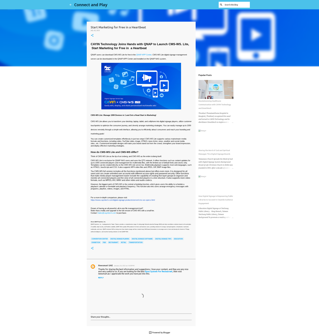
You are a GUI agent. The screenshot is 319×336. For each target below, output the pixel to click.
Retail (123, 242)
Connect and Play (90, 4)
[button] (92, 35)
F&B (104, 242)
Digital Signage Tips (163, 239)
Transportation (135, 242)
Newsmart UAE (105, 265)
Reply (101, 278)
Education (178, 239)
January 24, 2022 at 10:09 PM (124, 265)
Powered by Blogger (161, 332)
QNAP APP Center (144, 55)
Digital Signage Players (120, 239)
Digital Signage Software (142, 239)
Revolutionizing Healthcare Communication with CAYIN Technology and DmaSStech (215, 104)
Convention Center (100, 239)
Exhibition (96, 242)
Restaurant (113, 242)
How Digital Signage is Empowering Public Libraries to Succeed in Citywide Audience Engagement (216, 199)
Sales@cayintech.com (107, 213)
